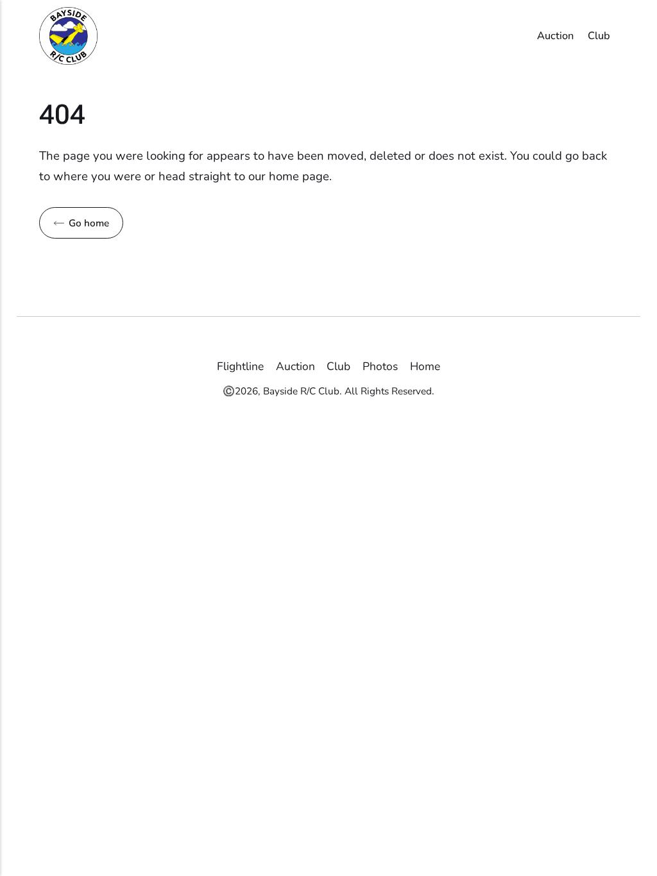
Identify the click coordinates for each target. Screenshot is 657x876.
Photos (380, 366)
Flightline (240, 366)
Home (425, 366)
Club (599, 35)
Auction (555, 35)
